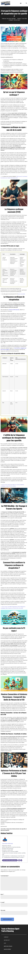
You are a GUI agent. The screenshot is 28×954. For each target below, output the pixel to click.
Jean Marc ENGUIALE (7, 843)
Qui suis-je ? (7, 940)
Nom (2, 894)
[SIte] (21, 860)
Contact (6, 937)
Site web (3, 910)
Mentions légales (8, 946)
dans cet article (21, 294)
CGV (5, 943)
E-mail (3, 902)
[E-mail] (19, 860)
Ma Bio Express (7, 949)
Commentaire (5, 876)
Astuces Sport (17, 20)
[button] (21, 3)
